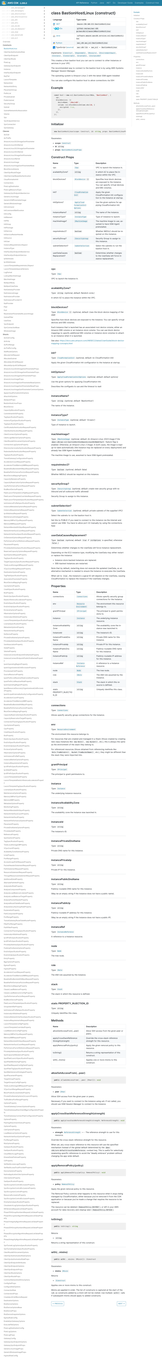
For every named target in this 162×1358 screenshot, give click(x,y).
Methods (136, 103)
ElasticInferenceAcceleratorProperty (18, 600)
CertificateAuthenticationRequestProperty (20, 427)
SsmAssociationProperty (13, 644)
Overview (6, 42)
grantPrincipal (140, 65)
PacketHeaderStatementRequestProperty (20, 865)
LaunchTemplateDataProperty (15, 777)
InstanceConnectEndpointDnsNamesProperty (21, 655)
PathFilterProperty (11, 927)
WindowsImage (10, 331)
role (137, 94)
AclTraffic (7, 138)
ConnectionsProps (11, 1294)
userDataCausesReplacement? (146, 53)
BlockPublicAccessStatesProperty (17, 1093)
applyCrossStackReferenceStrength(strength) (145, 110)
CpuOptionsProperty (12, 586)
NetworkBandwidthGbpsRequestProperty (20, 527)
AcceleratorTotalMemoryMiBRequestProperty (21, 465)
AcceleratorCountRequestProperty (17, 462)
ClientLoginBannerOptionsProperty (17, 438)
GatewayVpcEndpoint (12, 66)
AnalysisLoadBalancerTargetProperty (18, 896)
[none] (50, 13)
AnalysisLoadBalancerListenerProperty (19, 893)
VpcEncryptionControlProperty (16, 1192)
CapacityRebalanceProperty (15, 479)
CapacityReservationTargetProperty (18, 718)
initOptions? (140, 33)
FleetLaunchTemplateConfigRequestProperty (21, 493)
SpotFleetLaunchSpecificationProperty (19, 1058)
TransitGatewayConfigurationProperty (18, 458)
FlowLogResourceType (12, 190)
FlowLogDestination (11, 186)
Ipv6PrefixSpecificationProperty (16, 773)
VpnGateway (9, 128)
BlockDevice (8, 407)
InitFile (6, 221)
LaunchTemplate (10, 80)
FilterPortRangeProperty (13, 924)
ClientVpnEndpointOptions (14, 1266)
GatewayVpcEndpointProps (14, 1345)
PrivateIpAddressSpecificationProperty (19, 641)
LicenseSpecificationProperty (15, 624)
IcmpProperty (9, 855)
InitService (8, 231)
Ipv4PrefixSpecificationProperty (16, 766)
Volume (6, 114)
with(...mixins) (140, 119)
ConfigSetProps (10, 1283)
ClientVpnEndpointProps (13, 1269)
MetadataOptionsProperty (14, 627)
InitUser (7, 241)
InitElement (8, 217)
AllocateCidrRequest (12, 355)
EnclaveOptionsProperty (13, 610)
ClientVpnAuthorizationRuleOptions (17, 1256)
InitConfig (7, 214)
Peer (5, 307)
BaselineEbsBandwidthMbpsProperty (18, 704)
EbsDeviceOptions (11, 1304)
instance (139, 68)
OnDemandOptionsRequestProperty (18, 538)
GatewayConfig (10, 1338)
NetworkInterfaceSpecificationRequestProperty (22, 534)
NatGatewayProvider (12, 290)
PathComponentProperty (13, 914)
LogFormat (8, 272)
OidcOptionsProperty (12, 1178)
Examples (139, 3)
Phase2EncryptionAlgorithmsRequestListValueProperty (23, 1234)
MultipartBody (9, 283)
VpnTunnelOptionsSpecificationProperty (19, 1249)
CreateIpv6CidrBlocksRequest (15, 1297)
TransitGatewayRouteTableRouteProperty (20, 920)
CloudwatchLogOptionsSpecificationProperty (21, 1205)
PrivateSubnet (9, 97)
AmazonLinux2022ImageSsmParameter (19, 142)
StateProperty (9, 648)
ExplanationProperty (12, 910)
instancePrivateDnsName (144, 76)
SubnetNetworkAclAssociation (15, 111)
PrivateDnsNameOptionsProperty (17, 637)
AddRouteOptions (11, 352)
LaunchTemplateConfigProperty (16, 1024)
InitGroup (7, 224)
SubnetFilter (8, 317)
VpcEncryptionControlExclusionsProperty (20, 1188)
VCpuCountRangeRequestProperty (17, 569)
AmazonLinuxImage (11, 162)
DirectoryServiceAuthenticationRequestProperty (22, 448)
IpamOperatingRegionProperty (16, 664)
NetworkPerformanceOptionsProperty (18, 821)
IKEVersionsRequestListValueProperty (18, 1209)
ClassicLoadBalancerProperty (15, 989)
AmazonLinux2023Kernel (13, 152)
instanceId (139, 74)
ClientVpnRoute (10, 59)
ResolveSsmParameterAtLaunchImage (18, 314)
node (137, 91)
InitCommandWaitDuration (14, 210)
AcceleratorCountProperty (14, 698)
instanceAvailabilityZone (144, 71)
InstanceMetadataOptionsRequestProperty (20, 507)
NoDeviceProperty (11, 634)
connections (140, 59)
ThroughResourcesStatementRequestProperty (22, 876)
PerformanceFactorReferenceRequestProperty (22, 541)
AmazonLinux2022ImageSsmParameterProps (21, 369)
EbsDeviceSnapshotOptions (14, 1314)
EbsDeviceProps (10, 1311)
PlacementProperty (11, 545)
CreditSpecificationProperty (14, 589)
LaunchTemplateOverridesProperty (17, 1027)
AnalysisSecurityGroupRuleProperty (17, 907)
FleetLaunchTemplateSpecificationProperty (20, 1003)
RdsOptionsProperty (12, 1143)
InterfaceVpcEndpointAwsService (17, 252)
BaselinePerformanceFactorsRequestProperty (21, 472)
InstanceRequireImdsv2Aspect (16, 245)
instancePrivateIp (142, 79)
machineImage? (141, 41)
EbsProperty (8, 593)
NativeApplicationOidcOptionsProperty (19, 1174)
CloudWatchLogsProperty (14, 1154)
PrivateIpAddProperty (12, 831)
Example (137, 12)
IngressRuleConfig (11, 1356)
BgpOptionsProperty (12, 962)
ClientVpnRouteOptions (13, 1273)
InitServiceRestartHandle (13, 235)
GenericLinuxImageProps (13, 1349)
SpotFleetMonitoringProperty (15, 1062)
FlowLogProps (9, 1335)
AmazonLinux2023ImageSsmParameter (19, 148)
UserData (7, 321)
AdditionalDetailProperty (13, 879)
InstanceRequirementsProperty (16, 763)
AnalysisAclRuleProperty (13, 886)
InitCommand (9, 207)
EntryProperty (9, 958)
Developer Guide (125, 3)
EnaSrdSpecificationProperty (15, 603)
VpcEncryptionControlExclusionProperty (19, 1185)
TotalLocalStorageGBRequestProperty (18, 565)
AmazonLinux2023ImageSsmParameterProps (21, 372)
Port (5, 310)
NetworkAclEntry (10, 86)
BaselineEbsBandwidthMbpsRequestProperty (21, 469)
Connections (8, 183)
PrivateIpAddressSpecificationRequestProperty (22, 548)
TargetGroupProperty (12, 1079)
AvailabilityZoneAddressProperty (16, 852)
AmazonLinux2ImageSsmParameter (17, 155)
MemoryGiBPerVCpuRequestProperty (18, 520)
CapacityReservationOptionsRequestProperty (21, 483)
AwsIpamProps (9, 400)
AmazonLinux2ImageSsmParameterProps (20, 376)
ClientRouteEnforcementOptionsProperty (19, 441)
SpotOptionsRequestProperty (15, 555)
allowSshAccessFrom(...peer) (145, 106)
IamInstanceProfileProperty (14, 756)
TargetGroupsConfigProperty (15, 1082)
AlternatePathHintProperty (14, 883)
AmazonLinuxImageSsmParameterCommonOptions (23, 390)
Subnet (6, 107)
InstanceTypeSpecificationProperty (17, 421)
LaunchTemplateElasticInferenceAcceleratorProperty (24, 781)
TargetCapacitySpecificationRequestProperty (21, 562)
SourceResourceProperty (13, 674)
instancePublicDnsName (144, 82)
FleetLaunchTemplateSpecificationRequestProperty (24, 500)
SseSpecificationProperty (13, 1147)
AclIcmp (7, 341)
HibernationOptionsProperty (14, 613)
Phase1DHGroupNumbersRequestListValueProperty (24, 1212)
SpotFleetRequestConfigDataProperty (18, 1065)
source (70, 47)
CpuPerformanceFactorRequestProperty (19, 486)
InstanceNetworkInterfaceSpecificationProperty (22, 1017)
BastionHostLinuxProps (13, 403)
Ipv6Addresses (10, 262)
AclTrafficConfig (10, 348)
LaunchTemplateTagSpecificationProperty (20, 786)
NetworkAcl (8, 83)
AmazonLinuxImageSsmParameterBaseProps (21, 386)
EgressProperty (10, 965)
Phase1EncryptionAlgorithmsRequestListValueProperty (23, 1217)
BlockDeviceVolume (11, 169)
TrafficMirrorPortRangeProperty (16, 1100)
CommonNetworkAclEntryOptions (17, 1280)
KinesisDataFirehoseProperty (15, 1157)
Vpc (5, 117)
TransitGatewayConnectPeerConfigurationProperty (23, 1116)
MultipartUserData (11, 286)
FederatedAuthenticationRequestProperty (20, 452)
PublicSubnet (9, 100)
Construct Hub (152, 3)
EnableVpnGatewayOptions (14, 1321)
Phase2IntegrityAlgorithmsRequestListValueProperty (23, 1240)
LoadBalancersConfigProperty (15, 1031)
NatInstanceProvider (12, 297)
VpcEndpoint (9, 324)
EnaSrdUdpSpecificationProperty (17, 606)
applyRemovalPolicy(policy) (145, 113)
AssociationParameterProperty (15, 579)
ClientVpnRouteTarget (12, 173)
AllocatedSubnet (10, 359)
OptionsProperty (10, 1103)
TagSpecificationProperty (14, 417)
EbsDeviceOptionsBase (13, 1307)
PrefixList (7, 93)
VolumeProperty (10, 651)
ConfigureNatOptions (12, 1287)
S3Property (8, 1161)
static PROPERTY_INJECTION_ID (147, 99)
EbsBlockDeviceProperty (13, 489)
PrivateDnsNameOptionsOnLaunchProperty (21, 1096)
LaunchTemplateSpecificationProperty (18, 620)
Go (114, 3)
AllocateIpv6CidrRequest (13, 362)
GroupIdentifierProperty (13, 1007)
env (137, 62)
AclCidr (6, 135)
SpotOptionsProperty (12, 838)
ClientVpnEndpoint (11, 56)
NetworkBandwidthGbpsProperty (17, 810)
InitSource (8, 238)
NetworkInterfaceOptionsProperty (17, 1136)
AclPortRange (9, 345)
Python (94, 3)
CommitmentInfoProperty (13, 414)
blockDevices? (141, 27)
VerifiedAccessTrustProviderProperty (18, 1167)
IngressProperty (10, 969)
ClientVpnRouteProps (12, 1276)
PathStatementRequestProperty (16, 869)
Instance (7, 69)
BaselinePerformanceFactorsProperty (18, 708)
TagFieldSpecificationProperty (15, 576)
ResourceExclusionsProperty (15, 1195)
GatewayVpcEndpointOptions (15, 1342)
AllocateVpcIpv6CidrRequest (15, 365)
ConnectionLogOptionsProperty (16, 445)
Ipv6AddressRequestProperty (15, 514)
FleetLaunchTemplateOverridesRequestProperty (22, 496)
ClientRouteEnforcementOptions (16, 1252)
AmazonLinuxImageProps (14, 379)
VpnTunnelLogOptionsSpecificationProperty (21, 1245)
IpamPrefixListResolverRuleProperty (18, 681)
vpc (137, 21)
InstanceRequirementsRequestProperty (19, 510)
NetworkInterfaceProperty (14, 631)
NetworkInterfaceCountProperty (16, 814)
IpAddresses (9, 259)
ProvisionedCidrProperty (13, 671)
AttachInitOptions (10, 396)
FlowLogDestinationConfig (14, 1328)
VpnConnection (10, 124)
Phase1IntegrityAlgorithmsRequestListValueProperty (23, 1223)
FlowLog (7, 62)
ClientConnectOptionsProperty (16, 434)
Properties (137, 56)
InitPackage (8, 228)
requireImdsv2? (141, 44)
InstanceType (9, 248)
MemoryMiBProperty (12, 800)
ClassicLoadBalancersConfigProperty (18, 993)
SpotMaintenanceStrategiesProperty (18, 1072)
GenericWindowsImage (13, 204)
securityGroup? (141, 47)
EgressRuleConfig (10, 1318)
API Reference (82, 3)
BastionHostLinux (10, 49)
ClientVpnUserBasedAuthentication (17, 176)
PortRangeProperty (11, 858)
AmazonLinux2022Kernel (13, 145)
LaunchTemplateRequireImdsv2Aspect (19, 266)
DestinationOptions (11, 1300)
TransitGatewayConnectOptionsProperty (19, 1106)
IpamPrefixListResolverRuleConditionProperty (21, 678)
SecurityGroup (9, 104)
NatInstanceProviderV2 (13, 300)
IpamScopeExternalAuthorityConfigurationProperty (23, 694)
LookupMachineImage (12, 276)
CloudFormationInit (11, 179)
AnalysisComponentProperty (15, 889)
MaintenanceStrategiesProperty (16, 517)
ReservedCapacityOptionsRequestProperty (20, 551)
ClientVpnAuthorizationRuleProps (16, 1259)
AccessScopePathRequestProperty (17, 862)
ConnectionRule (10, 1290)
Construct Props (139, 18)
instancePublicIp (141, 85)
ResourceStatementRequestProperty (18, 872)
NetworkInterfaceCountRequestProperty (19, 531)
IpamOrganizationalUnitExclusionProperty (20, 668)
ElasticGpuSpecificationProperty (16, 596)
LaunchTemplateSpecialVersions (16, 269)
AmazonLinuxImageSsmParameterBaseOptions (22, 383)
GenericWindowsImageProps (15, 1352)
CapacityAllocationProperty (14, 410)
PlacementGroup (10, 90)
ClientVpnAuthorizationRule (14, 52)
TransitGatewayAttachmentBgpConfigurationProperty (24, 1111)
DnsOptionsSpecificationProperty (17, 1202)
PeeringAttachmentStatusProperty (17, 1123)
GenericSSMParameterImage (15, 200)
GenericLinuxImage (11, 197)
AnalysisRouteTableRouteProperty (17, 903)
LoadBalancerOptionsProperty (15, 1133)
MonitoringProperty (11, 807)
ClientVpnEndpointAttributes (15, 1263)
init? (137, 30)
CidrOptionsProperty (12, 1130)
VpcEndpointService (12, 121)
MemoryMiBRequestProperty (15, 524)
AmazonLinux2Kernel (12, 159)
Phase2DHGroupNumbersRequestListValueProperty (23, 1229)
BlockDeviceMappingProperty (15, 476)
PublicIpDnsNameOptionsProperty (17, 948)
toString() (139, 116)
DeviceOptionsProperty (13, 1171)
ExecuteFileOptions (11, 1325)
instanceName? (141, 36)
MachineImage (9, 279)
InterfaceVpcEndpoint (12, 73)
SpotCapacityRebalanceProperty (16, 1055)
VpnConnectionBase (11, 328)
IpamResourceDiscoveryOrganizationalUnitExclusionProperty (23, 689)
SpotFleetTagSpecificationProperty (17, 1069)
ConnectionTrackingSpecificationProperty (20, 722)
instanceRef (140, 88)
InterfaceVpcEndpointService (15, 255)
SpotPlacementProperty (13, 1075)
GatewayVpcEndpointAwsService (17, 193)
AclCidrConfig (9, 338)
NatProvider (8, 303)
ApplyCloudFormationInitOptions (16, 393)
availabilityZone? (141, 24)
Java (102, 3)
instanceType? (141, 38)
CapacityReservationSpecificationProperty (20, 715)
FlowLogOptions (10, 1331)
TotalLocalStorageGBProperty (15, 845)
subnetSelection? (142, 50)
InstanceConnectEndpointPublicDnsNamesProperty (23, 659)
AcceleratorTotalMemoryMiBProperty (18, 701)
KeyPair (7, 76)
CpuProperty (9, 729)
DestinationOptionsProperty (14, 572)
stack (138, 96)
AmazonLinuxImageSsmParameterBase (19, 166)
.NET (108, 3)
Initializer (137, 15)
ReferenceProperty (11, 834)
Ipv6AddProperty (10, 770)
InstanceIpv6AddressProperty (15, 617)
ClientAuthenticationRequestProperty (18, 431)
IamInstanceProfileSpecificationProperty (19, 503)
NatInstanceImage (11, 293)
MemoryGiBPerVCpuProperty (15, 796)
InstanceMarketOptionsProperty (16, 760)
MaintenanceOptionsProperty (15, 793)
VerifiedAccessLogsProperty (15, 1164)
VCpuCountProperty (11, 848)
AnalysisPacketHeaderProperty (16, 900)
